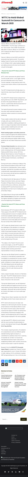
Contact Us (14, 435)
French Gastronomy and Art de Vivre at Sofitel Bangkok (6, 377)
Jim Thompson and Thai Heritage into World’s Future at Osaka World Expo (20, 377)
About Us (13, 438)
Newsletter (3, 446)
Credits (3, 450)
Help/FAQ (3, 451)
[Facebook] (2, 361)
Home (4, 13)
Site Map (3, 453)
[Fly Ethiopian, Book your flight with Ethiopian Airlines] (14, 8)
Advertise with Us (5, 448)
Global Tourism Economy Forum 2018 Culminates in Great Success (20, 385)
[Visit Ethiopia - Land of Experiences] (7, 2)
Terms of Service (15, 440)
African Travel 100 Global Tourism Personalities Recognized (6, 385)
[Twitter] (6, 361)
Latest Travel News (11, 13)
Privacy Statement (15, 442)
